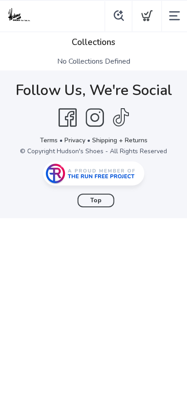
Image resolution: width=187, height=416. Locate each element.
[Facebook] (67, 117)
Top (96, 200)
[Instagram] (94, 117)
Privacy (74, 140)
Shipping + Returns (120, 140)
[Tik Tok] (120, 117)
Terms (49, 140)
